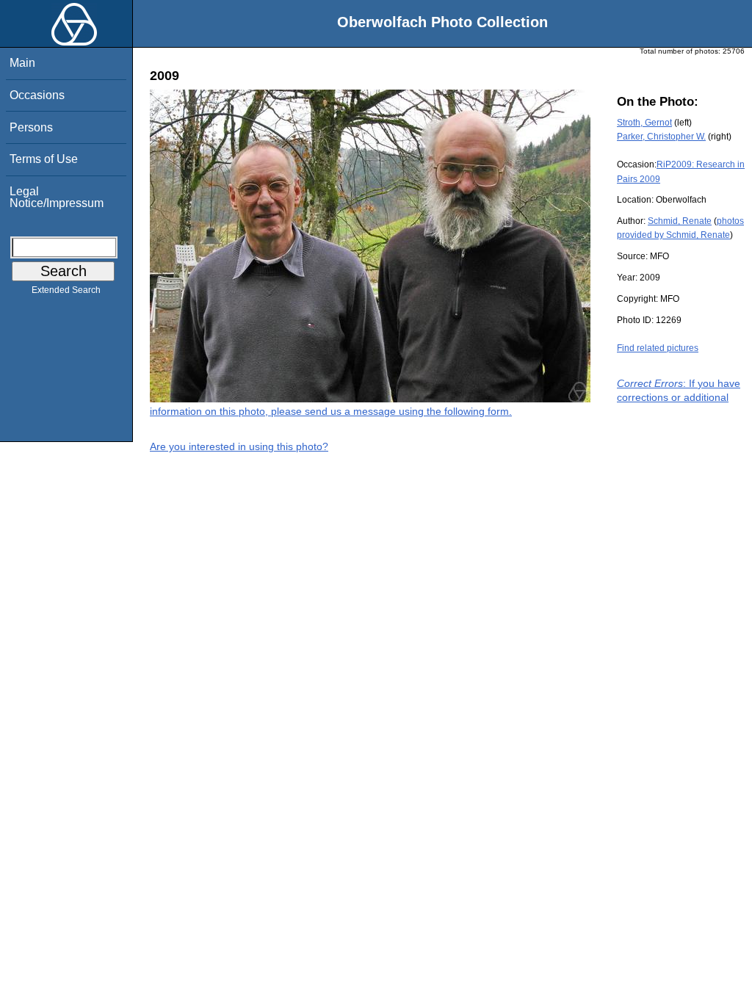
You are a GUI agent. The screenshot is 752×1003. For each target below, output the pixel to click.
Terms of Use (44, 159)
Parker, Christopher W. (661, 136)
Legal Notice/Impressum (57, 197)
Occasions (37, 95)
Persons (31, 127)
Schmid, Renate (680, 221)
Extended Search (66, 290)
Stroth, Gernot (644, 122)
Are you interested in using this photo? (239, 446)
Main (22, 63)
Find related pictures (657, 348)
